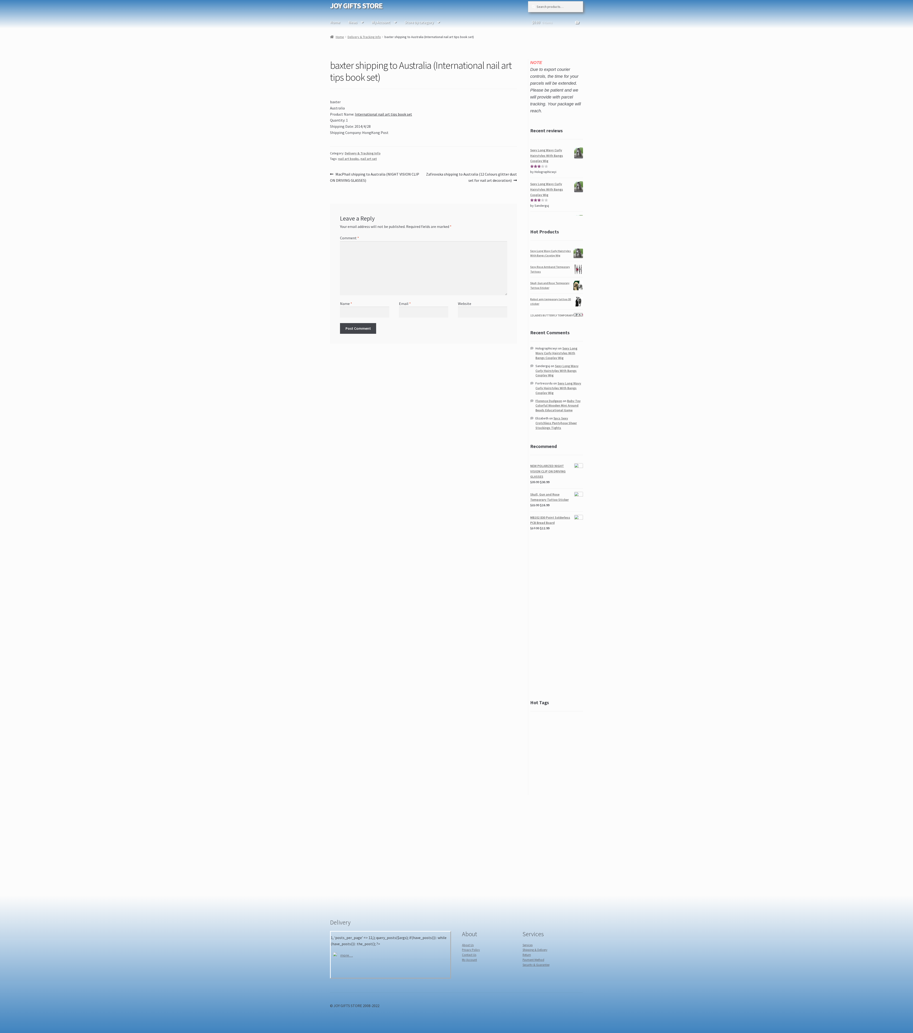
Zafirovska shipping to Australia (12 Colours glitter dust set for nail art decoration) (471, 177)
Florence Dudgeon (548, 401)
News (352, 22)
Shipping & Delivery (535, 950)
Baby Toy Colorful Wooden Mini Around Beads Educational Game (558, 406)
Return (527, 955)
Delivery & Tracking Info (364, 37)
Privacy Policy (471, 950)
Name (346, 303)
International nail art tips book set (383, 114)
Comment (349, 238)
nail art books (348, 159)
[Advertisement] (556, 615)
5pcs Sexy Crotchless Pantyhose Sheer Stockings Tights (556, 423)
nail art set (368, 159)
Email (405, 303)
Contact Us (469, 955)
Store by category (419, 22)
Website (464, 303)
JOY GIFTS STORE (356, 5)
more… (346, 955)
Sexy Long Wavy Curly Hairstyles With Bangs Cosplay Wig (556, 353)
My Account (381, 22)
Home (335, 22)
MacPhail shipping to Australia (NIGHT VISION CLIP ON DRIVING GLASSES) (374, 177)
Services (528, 945)
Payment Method (533, 960)
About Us (468, 945)
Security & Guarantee (536, 965)
